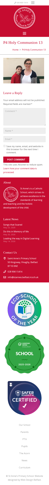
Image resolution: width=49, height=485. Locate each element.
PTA (24, 439)
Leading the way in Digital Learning (21, 238)
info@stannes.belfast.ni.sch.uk (23, 277)
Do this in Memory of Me (16, 231)
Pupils (24, 446)
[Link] (24, 397)
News (24, 460)
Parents (25, 432)
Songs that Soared (12, 224)
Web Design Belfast (31, 479)
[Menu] (24, 33)
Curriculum (24, 467)
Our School (24, 424)
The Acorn (24, 453)
